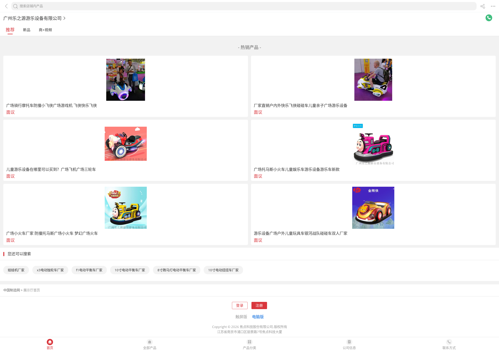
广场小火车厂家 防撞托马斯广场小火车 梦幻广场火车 (52, 233)
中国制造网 (11, 290)
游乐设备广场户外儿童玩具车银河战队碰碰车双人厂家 (300, 233)
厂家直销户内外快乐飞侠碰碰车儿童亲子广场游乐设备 (300, 105)
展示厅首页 (31, 290)
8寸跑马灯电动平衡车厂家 (176, 270)
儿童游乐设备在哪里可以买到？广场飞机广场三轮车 (51, 169)
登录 (239, 305)
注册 (259, 305)
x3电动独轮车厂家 (50, 270)
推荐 (10, 30)
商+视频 (45, 29)
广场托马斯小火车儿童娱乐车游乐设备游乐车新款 (297, 169)
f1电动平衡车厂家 (89, 270)
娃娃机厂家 (16, 270)
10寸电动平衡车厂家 (130, 270)
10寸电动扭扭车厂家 (223, 270)
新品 (26, 29)
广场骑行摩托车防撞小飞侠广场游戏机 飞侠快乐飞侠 (51, 105)
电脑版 (258, 316)
